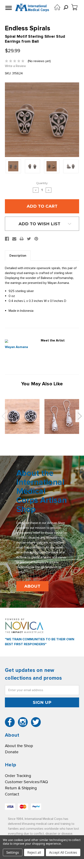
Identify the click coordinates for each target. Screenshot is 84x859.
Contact (12, 794)
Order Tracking (18, 775)
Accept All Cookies (63, 852)
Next (79, 416)
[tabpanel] (22, 416)
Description (17, 255)
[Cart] (74, 7)
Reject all (34, 852)
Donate (12, 752)
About (32, 586)
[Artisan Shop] (57, 7)
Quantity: (42, 183)
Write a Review (15, 66)
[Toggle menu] (8, 7)
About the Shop (19, 745)
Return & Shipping (21, 788)
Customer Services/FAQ (26, 781)
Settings (12, 852)
